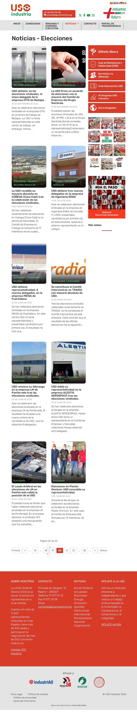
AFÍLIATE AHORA (111, 624)
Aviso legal (16, 694)
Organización (82, 625)
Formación (80, 603)
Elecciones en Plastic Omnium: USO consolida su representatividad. (68, 489)
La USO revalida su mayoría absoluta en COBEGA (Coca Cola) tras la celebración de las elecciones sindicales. (28, 196)
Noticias (71, 24)
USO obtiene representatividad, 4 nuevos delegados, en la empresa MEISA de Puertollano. (27, 292)
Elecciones (21, 81)
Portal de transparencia (111, 25)
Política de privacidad (25, 697)
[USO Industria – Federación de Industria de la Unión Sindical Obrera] (21, 10)
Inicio (16, 24)
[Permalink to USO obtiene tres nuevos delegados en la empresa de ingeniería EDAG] (68, 167)
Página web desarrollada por (68, 705)
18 (46, 550)
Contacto (90, 24)
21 (67, 550)
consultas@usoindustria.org (59, 15)
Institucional (81, 610)
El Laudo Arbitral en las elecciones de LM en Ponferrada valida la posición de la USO (26, 491)
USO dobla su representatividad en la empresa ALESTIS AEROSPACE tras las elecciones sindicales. (66, 392)
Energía (78, 599)
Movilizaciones (83, 618)
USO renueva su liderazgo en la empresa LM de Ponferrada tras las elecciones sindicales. (28, 391)
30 (84, 550)
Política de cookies (38, 694)
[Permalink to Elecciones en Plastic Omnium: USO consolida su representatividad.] (68, 462)
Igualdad (79, 606)
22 (73, 550)
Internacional (82, 614)
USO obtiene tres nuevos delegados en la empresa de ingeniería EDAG (67, 193)
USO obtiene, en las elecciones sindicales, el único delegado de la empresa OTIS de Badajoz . (29, 95)
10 (35, 550)
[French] (117, 3)
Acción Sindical (21, 78)
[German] (121, 3)
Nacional (34, 81)
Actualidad (38, 78)
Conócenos (33, 24)
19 (52, 550)
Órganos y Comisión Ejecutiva (52, 26)
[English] (114, 3)
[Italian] (124, 3)
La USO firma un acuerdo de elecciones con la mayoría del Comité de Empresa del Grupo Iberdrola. (67, 97)
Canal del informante (25, 701)
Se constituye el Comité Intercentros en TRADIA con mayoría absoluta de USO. (67, 291)
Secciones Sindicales (24, 85)
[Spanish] (111, 3)
